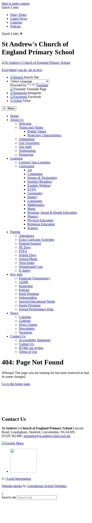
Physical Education (40, 220)
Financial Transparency (34, 278)
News (14, 313)
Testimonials (27, 150)
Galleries (16, 22)
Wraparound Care (31, 266)
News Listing (28, 324)
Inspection (26, 286)
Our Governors (29, 143)
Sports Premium (29, 305)
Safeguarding (28, 297)
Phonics (32, 216)
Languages (34, 201)
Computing (35, 174)
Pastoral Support (30, 243)
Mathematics (36, 205)
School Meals (28, 259)
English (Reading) (39, 181)
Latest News (18, 18)
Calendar (25, 317)
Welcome (25, 123)
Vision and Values (31, 127)
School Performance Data (36, 309)
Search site (9, 497)
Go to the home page (16, 384)
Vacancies (25, 332)
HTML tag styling (31, 348)
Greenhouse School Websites (47, 486)
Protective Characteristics (44, 135)
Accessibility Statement (34, 340)
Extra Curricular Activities (36, 239)
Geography (35, 193)
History (32, 197)
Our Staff (25, 147)
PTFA (23, 251)
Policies (15, 26)
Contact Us (17, 336)
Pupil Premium (29, 294)
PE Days (25, 247)
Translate (42, 85)
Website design (12, 486)
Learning (16, 158)
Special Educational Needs (37, 301)
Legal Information (19, 478)
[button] (13, 443)
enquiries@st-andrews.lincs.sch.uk (47, 436)
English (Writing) (39, 185)
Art (29, 170)
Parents (15, 232)
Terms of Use (28, 352)
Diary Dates (18, 15)
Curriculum (26, 166)
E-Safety (25, 270)
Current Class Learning (34, 162)
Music (31, 208)
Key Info (16, 274)
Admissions (27, 139)
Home (14, 116)
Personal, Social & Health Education (52, 212)
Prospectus (26, 154)
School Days (27, 255)
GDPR (23, 282)
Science (32, 228)
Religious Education (41, 224)
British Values (36, 131)
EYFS (31, 189)
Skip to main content (16, 3)
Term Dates (26, 263)
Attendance (26, 236)
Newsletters (27, 328)
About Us (17, 120)
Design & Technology (42, 178)
